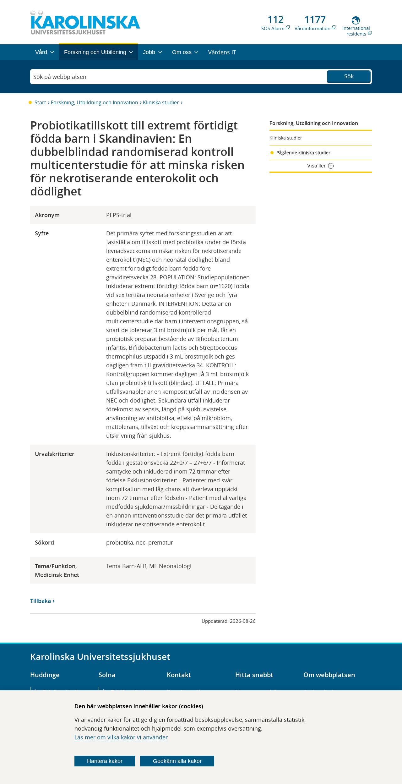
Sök (349, 76)
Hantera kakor (104, 761)
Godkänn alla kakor (177, 761)
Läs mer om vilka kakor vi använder (121, 737)
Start (40, 102)
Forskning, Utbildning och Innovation (94, 102)
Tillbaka (40, 601)
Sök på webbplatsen (59, 76)
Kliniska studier (161, 102)
